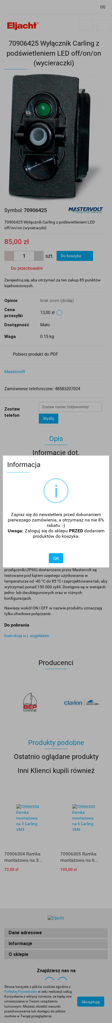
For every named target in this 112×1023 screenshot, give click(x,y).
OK (56, 558)
